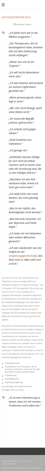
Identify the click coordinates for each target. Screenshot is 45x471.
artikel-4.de (6, 333)
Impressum (26, 461)
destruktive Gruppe (13, 292)
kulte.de (22, 329)
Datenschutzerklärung (9, 464)
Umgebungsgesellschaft (22, 255)
